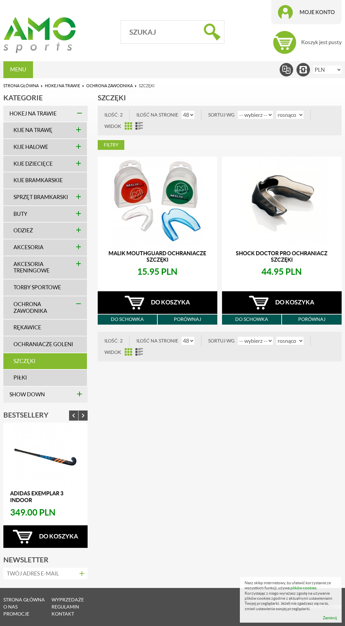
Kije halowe (30, 147)
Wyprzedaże (68, 599)
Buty (20, 214)
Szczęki (24, 361)
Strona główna (21, 86)
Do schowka (127, 319)
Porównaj (187, 319)
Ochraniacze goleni (43, 344)
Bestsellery (26, 415)
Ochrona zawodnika (109, 86)
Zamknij (330, 618)
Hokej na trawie (62, 86)
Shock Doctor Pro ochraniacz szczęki (281, 256)
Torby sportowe (37, 287)
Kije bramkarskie (38, 180)
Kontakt (63, 614)
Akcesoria (28, 247)
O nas (10, 606)
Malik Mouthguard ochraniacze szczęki (157, 256)
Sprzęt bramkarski (40, 197)
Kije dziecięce (33, 164)
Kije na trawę (33, 130)
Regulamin (65, 606)
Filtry (111, 144)
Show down (27, 394)
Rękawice (27, 327)
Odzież (23, 230)
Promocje (16, 614)
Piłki (20, 378)
